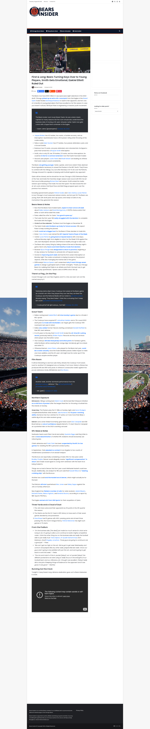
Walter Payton (58, 335)
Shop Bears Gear (53, 31)
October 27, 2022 (51, 391)
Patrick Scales (59, 193)
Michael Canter (38, 87)
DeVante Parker (37, 493)
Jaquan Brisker (39, 135)
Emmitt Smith (59, 333)
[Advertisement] (91, 16)
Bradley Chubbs (37, 459)
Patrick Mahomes (68, 521)
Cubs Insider (77, 31)
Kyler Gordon (48, 143)
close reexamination (43, 437)
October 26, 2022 (64, 129)
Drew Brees (38, 518)
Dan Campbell (76, 422)
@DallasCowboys (42, 384)
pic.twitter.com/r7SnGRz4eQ (45, 387)
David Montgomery (59, 210)
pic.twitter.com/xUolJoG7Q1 (52, 301)
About (45, 1)
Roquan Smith (56, 151)
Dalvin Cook (59, 401)
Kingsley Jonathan (52, 540)
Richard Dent (54, 181)
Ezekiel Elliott (53, 315)
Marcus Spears (49, 262)
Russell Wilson (74, 471)
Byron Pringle (45, 250)
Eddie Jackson (44, 210)
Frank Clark (51, 443)
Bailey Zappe (72, 484)
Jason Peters (51, 348)
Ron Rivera (64, 370)
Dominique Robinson (53, 101)
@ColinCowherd (76, 296)
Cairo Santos (72, 193)
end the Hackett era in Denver (56, 478)
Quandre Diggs (70, 434)
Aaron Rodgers (80, 410)
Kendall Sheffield (79, 328)
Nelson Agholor (48, 493)
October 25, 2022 (72, 305)
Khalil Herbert (66, 159)
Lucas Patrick (82, 193)
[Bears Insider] (43, 12)
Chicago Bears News (37, 31)
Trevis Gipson (55, 538)
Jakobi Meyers (80, 491)
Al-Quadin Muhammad (68, 538)
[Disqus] (59, 639)
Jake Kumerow (62, 413)
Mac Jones (60, 484)
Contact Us (52, 1)
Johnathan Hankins (63, 320)
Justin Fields (54, 159)
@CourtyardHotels (65, 384)
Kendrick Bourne (63, 493)
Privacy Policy (79, 710)
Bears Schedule (66, 31)
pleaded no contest (53, 450)
